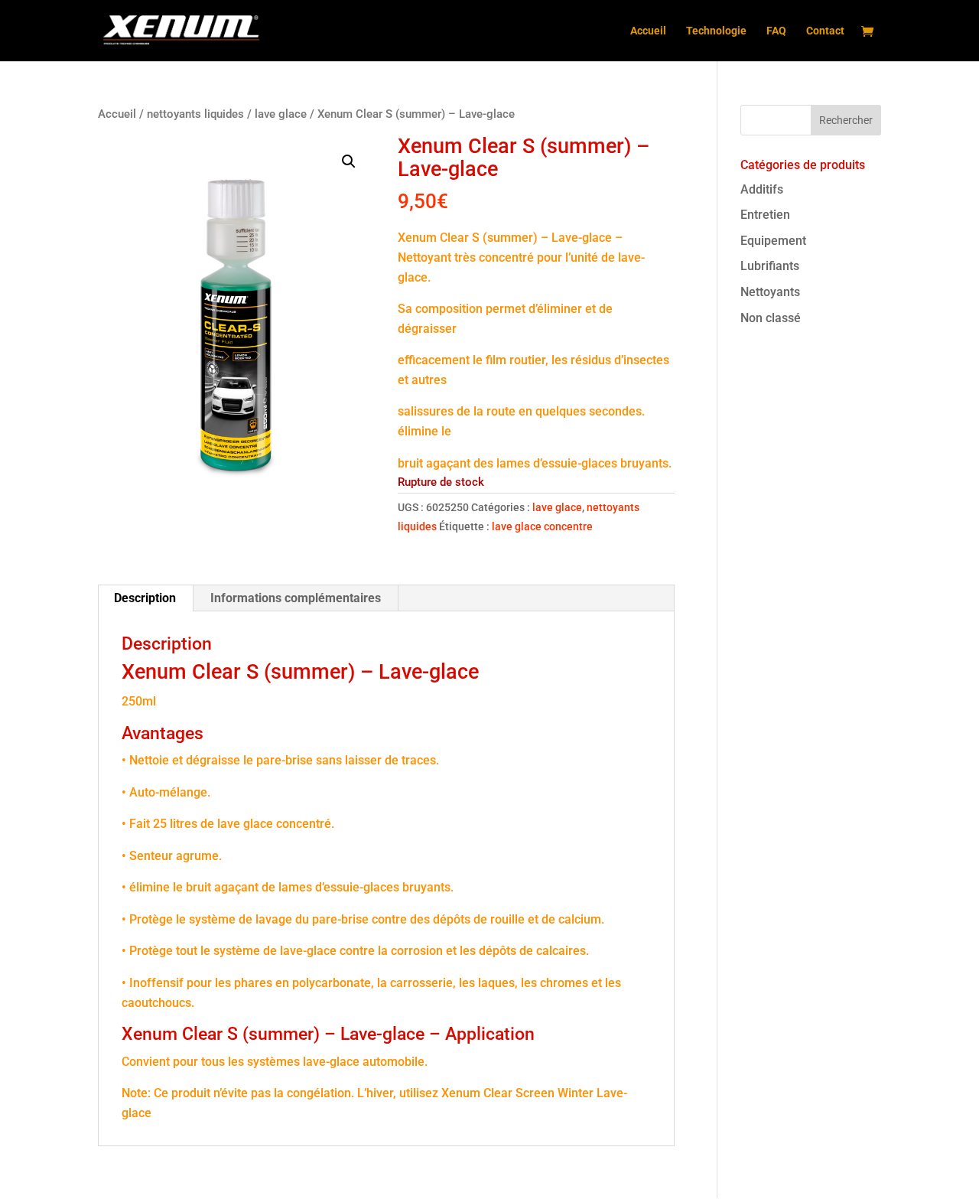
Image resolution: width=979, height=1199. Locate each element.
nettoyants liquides (195, 114)
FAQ (776, 31)
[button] (349, 161)
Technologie (716, 31)
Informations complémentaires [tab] (295, 598)
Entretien (765, 214)
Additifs (761, 189)
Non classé (770, 318)
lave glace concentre (542, 526)
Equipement (773, 240)
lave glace (281, 114)
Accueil (648, 31)
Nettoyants (770, 292)
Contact (825, 31)
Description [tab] (145, 598)
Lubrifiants (769, 266)
